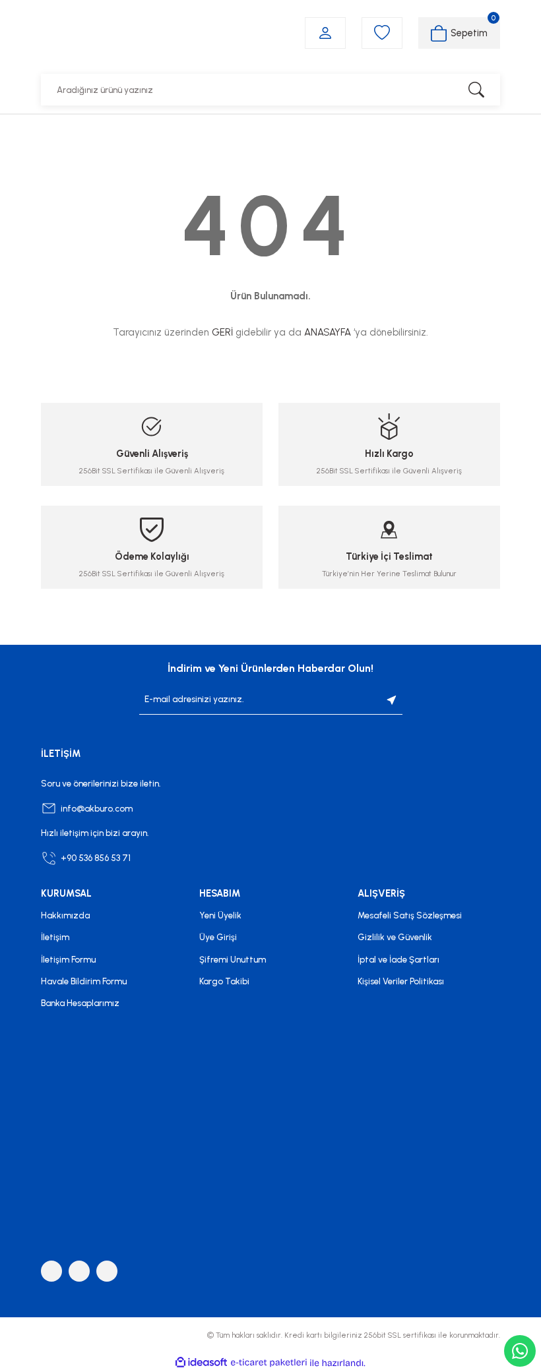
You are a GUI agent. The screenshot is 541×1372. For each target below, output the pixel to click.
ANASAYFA (327, 332)
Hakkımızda (65, 915)
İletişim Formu (68, 959)
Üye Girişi (218, 937)
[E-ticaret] (268, 1362)
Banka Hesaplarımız (80, 1003)
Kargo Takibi (224, 981)
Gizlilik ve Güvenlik (395, 937)
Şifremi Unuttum (232, 959)
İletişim (55, 937)
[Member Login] (325, 33)
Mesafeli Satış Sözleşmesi (410, 915)
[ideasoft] (201, 1363)
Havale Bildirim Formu (84, 981)
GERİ (222, 332)
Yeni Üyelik (220, 915)
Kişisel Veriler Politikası (401, 981)
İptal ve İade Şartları (398, 959)
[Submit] (391, 699)
